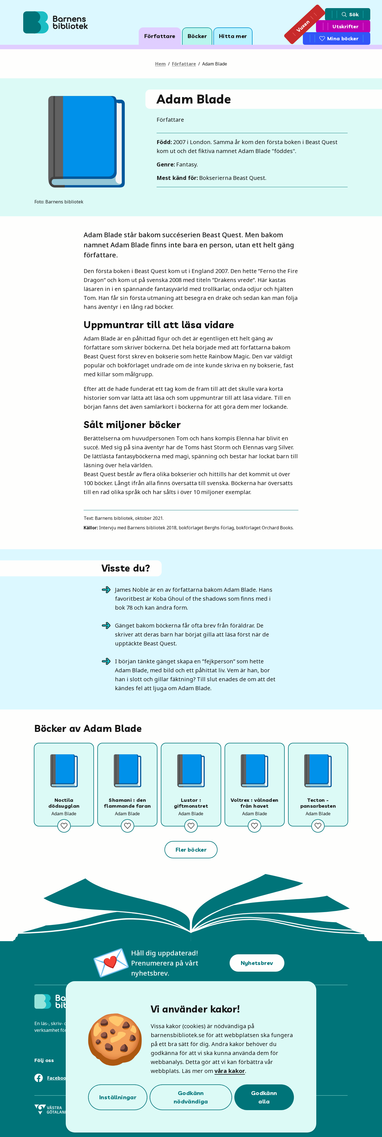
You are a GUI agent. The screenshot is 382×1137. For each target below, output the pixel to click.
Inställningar (117, 1097)
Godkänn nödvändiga (191, 1097)
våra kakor (229, 1071)
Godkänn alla (264, 1097)
